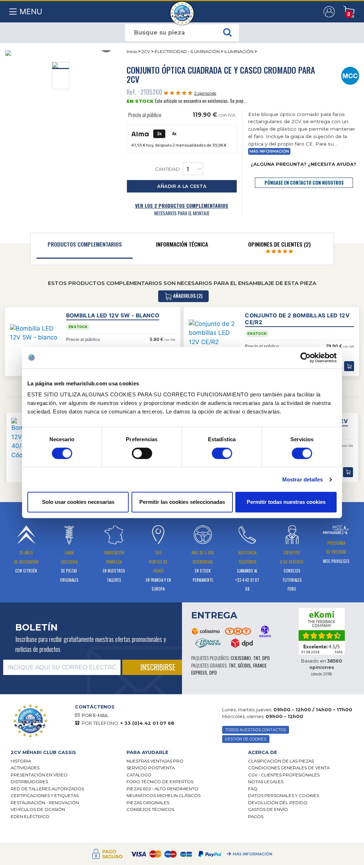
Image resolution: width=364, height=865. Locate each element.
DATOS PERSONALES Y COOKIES (283, 795)
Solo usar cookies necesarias (78, 502)
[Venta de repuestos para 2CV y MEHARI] (182, 9)
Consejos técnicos (150, 809)
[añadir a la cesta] (348, 472)
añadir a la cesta (182, 186)
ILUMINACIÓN (238, 51)
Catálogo (139, 774)
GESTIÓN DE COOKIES (245, 739)
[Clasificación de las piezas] (350, 75)
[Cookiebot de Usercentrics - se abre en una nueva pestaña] (305, 357)
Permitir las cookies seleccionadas (182, 502)
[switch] (142, 453)
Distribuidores (29, 781)
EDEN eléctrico (30, 816)
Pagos (255, 816)
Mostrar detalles (302, 479)
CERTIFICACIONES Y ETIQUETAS (45, 795)
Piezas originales (148, 802)
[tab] (84, 246)
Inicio (132, 51)
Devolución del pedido (277, 802)
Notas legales (265, 781)
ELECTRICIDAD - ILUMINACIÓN (187, 51)
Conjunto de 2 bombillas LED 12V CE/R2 (297, 319)
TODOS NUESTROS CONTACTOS (255, 730)
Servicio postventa (151, 767)
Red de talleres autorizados (47, 788)
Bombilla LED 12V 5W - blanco (113, 315)
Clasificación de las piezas (281, 761)
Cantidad (167, 169)
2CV (145, 51)
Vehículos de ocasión (38, 809)
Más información (252, 854)
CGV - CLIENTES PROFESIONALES (284, 774)
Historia (21, 761)
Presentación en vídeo (39, 774)
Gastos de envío (268, 809)
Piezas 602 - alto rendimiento (162, 788)
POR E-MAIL (95, 715)
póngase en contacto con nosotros (304, 182)
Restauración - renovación (45, 802)
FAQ (252, 788)
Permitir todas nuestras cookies (286, 502)
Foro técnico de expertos (160, 781)
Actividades (25, 767)
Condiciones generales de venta (289, 767)
